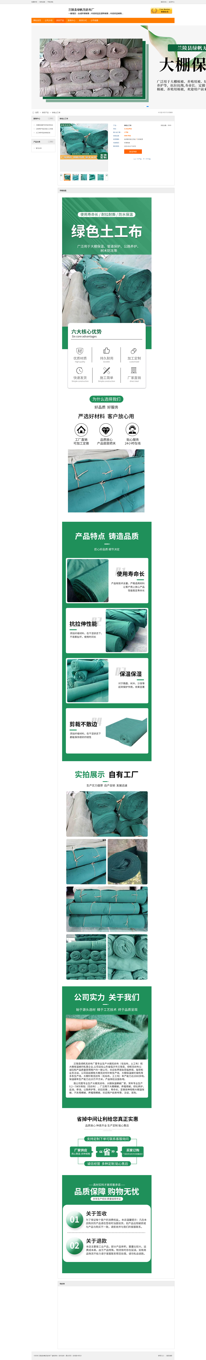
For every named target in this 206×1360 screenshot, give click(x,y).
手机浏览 (50, 2)
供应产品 (45, 112)
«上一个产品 (138, 159)
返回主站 (164, 2)
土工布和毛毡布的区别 (43, 133)
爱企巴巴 (69, 1356)
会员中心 (172, 2)
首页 (37, 112)
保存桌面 (42, 2)
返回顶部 (169, 1356)
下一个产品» (147, 159)
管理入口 (161, 1356)
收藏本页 (34, 2)
